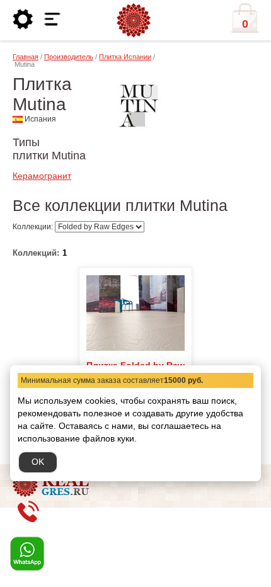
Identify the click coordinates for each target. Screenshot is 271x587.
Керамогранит (42, 176)
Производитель (68, 56)
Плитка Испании (125, 56)
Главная (25, 56)
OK (38, 462)
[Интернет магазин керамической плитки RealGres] (134, 20)
